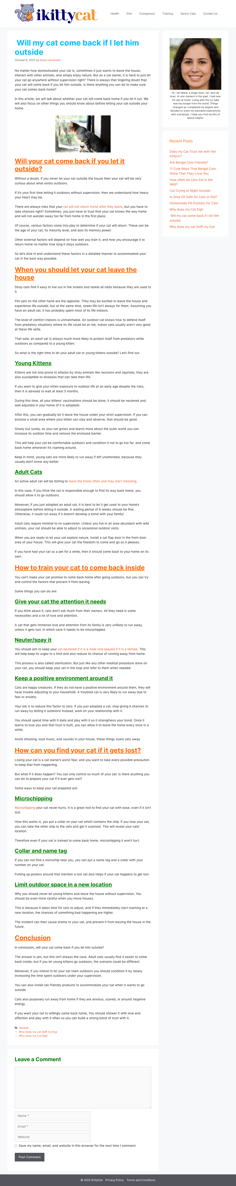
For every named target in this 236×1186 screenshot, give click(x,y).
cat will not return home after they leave (92, 207)
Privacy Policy (114, 1180)
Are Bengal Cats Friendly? (189, 162)
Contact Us (210, 13)
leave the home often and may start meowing (102, 481)
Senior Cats (188, 13)
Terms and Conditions (141, 1180)
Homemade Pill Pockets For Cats (194, 203)
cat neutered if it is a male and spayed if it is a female (98, 649)
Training (167, 13)
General (23, 1027)
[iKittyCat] (56, 13)
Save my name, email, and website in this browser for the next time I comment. (77, 1145)
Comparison (147, 13)
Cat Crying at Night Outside (190, 190)
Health (115, 13)
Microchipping (25, 808)
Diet (129, 13)
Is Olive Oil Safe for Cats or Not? (193, 197)
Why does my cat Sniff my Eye (38, 1031)
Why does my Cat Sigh (33, 1035)
